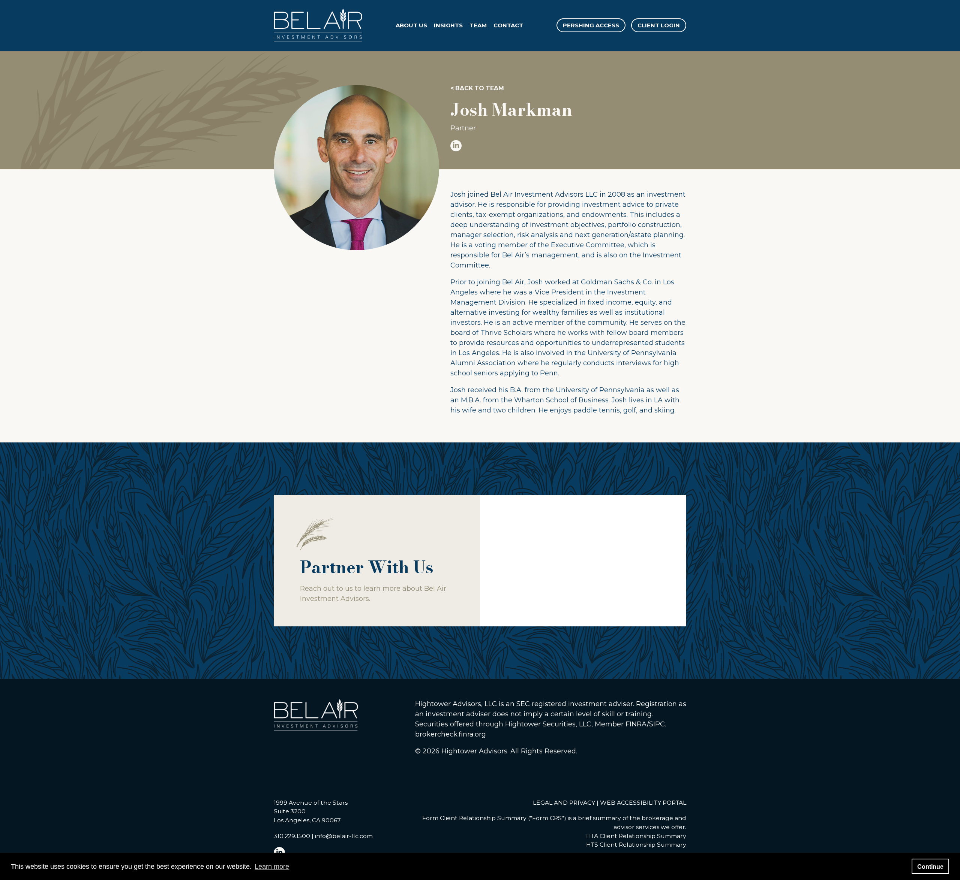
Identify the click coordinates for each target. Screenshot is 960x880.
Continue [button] (930, 866)
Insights (448, 25)
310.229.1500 (292, 836)
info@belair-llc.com (344, 836)
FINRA (636, 724)
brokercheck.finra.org (450, 734)
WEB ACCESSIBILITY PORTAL (643, 802)
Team (478, 25)
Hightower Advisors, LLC (456, 704)
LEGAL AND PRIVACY (564, 802)
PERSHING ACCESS (591, 25)
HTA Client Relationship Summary (636, 836)
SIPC (657, 724)
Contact (508, 25)
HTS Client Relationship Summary (636, 844)
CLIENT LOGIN (659, 25)
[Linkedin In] (568, 145)
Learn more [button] (272, 866)
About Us (411, 25)
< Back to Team (477, 88)
